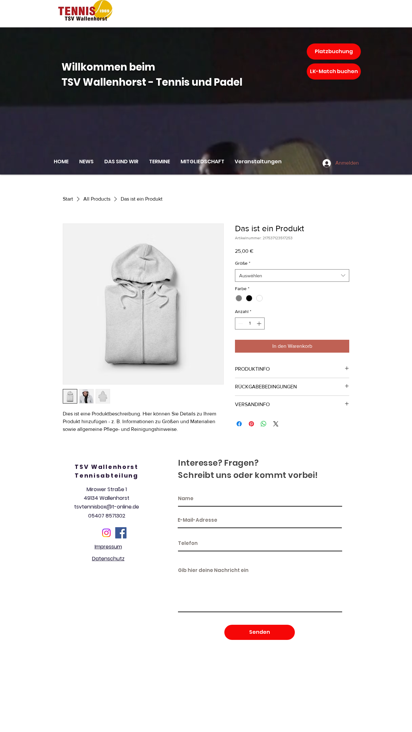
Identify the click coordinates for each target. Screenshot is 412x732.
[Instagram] (106, 532)
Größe (242, 263)
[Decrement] (240, 323)
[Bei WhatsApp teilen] (263, 424)
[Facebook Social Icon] (120, 532)
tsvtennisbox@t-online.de (106, 506)
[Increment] (260, 323)
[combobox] (292, 275)
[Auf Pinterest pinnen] (251, 424)
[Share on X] (276, 424)
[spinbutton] (250, 323)
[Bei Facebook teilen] (239, 424)
